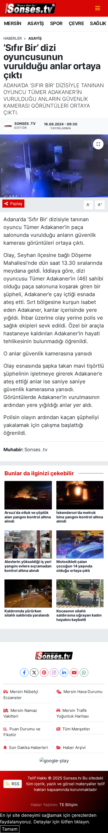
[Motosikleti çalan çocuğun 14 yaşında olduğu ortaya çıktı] (80, 544)
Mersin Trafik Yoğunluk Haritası (72, 713)
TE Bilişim (68, 804)
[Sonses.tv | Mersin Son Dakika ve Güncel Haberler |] (29, 7)
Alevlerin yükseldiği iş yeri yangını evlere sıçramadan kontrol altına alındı (28, 566)
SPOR (56, 23)
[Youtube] (74, 672)
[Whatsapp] (84, 672)
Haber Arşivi (74, 747)
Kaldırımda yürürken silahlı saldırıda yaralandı (26, 613)
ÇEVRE (76, 23)
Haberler (12, 38)
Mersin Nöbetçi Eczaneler (21, 694)
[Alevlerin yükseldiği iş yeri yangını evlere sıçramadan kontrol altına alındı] (28, 544)
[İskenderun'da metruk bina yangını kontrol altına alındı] (80, 494)
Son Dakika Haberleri (28, 747)
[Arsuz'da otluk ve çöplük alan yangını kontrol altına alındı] (28, 494)
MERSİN (12, 23)
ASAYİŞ (35, 23)
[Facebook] (24, 672)
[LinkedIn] (64, 672)
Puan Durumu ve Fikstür (22, 732)
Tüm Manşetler (76, 729)
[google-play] (54, 761)
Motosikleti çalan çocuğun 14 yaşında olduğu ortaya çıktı (74, 566)
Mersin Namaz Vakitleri (20, 713)
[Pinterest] (44, 672)
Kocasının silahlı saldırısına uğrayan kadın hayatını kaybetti (79, 615)
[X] (34, 672)
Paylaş (16, 203)
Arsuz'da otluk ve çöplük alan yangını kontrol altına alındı (27, 517)
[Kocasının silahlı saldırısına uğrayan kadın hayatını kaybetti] (80, 593)
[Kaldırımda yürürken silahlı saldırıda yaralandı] (28, 593)
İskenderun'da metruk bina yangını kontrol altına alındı (79, 517)
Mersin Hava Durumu (82, 691)
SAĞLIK (98, 23)
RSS (14, 784)
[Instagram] (54, 672)
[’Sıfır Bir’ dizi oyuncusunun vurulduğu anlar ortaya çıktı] (54, 165)
